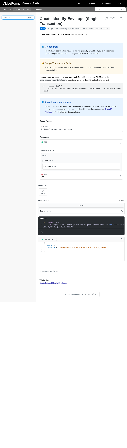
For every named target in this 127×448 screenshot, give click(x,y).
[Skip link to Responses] (38, 137)
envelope (47, 166)
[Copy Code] (120, 85)
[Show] (121, 211)
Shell (43, 193)
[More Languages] (50, 192)
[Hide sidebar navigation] (35, 157)
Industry (77, 4)
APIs (120, 4)
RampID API (31, 3)
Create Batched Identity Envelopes (53, 283)
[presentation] (83, 224)
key (42, 126)
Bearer (43, 211)
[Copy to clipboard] (112, 28)
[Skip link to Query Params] (38, 121)
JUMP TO (17, 18)
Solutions (91, 4)
